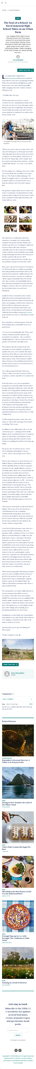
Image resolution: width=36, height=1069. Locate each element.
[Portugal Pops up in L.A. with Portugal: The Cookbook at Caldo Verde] (18, 916)
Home (4, 10)
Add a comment (8, 699)
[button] (18, 699)
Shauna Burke (6, 807)
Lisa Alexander (18, 60)
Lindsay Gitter (6, 896)
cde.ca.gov (27, 312)
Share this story (24, 70)
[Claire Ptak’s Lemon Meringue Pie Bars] (18, 827)
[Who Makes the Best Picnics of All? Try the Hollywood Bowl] (18, 872)
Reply (31, 704)
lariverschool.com (12, 78)
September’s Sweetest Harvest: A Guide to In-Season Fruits (16, 761)
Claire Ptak (5, 851)
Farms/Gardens (14, 10)
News (18, 18)
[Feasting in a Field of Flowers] (18, 963)
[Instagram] (16, 1050)
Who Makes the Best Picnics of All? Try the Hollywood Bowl (16, 893)
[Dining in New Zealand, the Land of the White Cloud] (18, 783)
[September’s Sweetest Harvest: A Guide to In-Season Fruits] (18, 740)
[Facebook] (19, 1050)
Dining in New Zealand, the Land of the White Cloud (17, 804)
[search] (5, 3)
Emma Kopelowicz (7, 942)
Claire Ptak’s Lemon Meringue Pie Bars (16, 848)
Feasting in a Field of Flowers (14, 983)
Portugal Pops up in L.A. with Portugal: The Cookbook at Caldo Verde (15, 938)
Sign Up (18, 1035)
